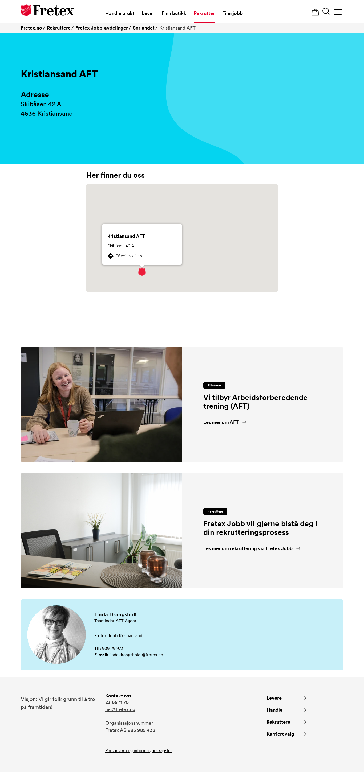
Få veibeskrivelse (130, 256)
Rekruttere (59, 28)
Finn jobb (232, 13)
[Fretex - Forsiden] (47, 11)
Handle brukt (119, 13)
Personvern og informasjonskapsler (138, 750)
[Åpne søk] (326, 12)
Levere (274, 698)
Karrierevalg (280, 734)
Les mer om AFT (221, 422)
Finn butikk (174, 13)
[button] (142, 271)
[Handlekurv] (315, 12)
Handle (274, 710)
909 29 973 (112, 648)
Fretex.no (31, 28)
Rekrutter (204, 13)
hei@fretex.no (120, 709)
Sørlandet (144, 28)
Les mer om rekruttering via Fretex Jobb (248, 548)
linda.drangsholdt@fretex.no (136, 654)
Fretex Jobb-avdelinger (101, 28)
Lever (148, 13)
